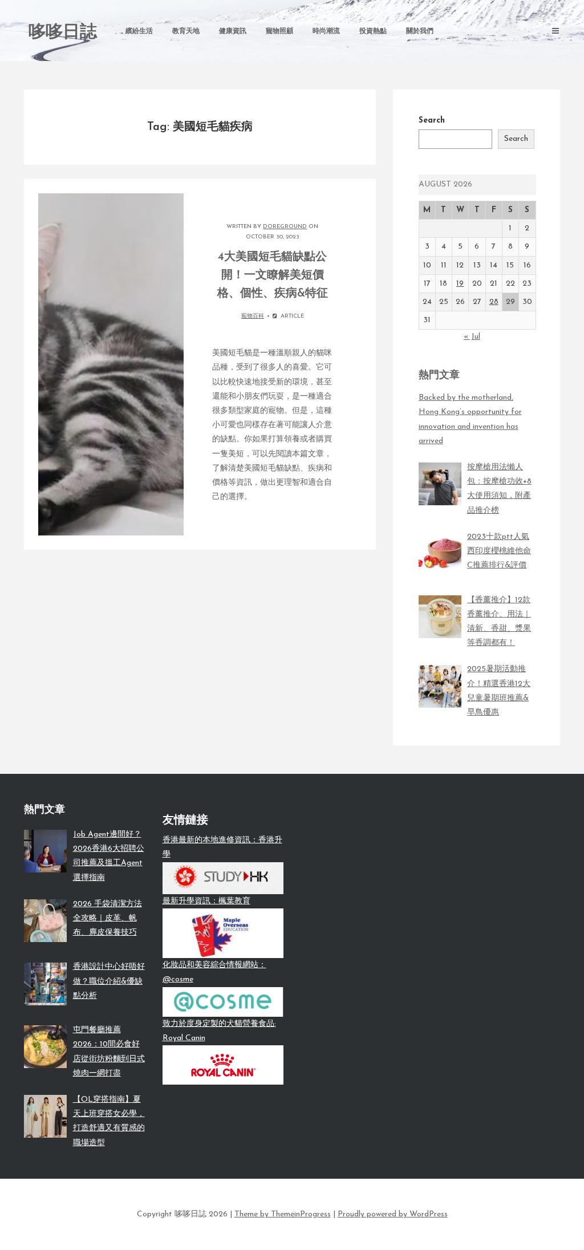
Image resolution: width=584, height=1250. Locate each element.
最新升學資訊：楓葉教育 (206, 901)
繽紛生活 (139, 31)
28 (493, 302)
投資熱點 (373, 31)
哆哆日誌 (63, 33)
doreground (285, 227)
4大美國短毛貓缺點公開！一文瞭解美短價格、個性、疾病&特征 (272, 275)
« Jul (472, 336)
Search (432, 120)
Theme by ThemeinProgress (282, 1214)
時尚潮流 (326, 31)
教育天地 (186, 31)
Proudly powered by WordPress (393, 1214)
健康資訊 (232, 31)
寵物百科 (252, 316)
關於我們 (419, 31)
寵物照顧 (279, 31)
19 (460, 283)
